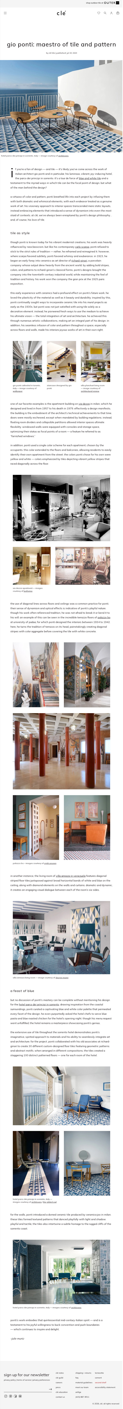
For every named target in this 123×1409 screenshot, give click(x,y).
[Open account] (111, 13)
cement (98, 1377)
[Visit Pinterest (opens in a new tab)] (10, 1396)
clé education (62, 1392)
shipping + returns (83, 1373)
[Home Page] (61, 13)
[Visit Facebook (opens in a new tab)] (15, 1396)
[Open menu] (5, 13)
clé (101, 1403)
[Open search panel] (105, 13)
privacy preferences (41, 1380)
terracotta (99, 1373)
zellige (78, 1392)
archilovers (76, 1307)
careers (59, 1382)
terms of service (24, 1380)
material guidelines (83, 1382)
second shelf (100, 1382)
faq (76, 1377)
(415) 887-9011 (82, 1397)
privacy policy (10, 1380)
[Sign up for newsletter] (28, 1389)
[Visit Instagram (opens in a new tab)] (6, 1396)
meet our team (82, 1387)
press (58, 1387)
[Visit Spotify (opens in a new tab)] (20, 1396)
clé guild (59, 1377)
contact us (60, 1397)
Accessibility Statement (105, 1387)
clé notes (60, 1373)
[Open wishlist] (98, 13)
